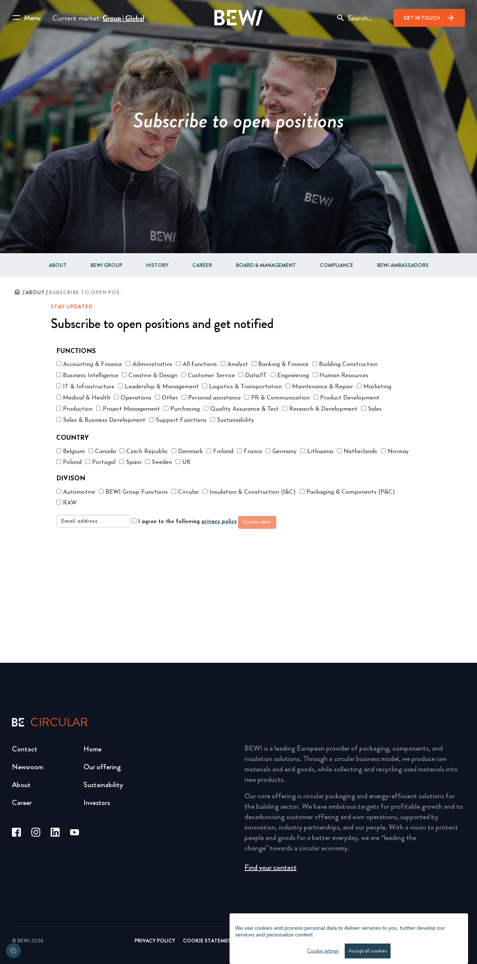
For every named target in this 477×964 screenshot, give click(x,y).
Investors (96, 802)
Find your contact (270, 867)
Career (202, 265)
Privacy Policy (155, 940)
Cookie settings (323, 950)
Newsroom (27, 766)
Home (92, 749)
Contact (24, 749)
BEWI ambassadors (403, 265)
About (58, 265)
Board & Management (266, 265)
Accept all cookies (367, 950)
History (157, 265)
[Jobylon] (238, 438)
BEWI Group (106, 265)
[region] (349, 938)
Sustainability (103, 784)
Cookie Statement (209, 940)
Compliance (336, 265)
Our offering (102, 766)
